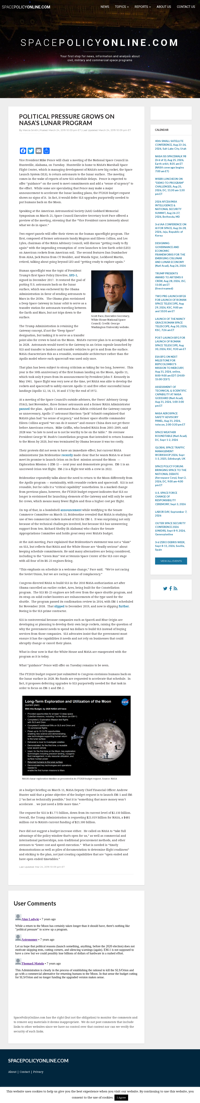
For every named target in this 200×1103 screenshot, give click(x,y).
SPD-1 (73, 275)
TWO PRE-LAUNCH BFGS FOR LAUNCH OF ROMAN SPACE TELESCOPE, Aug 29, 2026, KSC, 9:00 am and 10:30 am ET (170, 304)
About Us (164, 7)
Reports (142, 7)
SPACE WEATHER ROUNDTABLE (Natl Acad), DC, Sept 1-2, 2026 (171, 436)
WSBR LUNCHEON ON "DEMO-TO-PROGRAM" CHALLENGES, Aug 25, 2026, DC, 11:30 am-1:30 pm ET (170, 186)
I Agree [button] (121, 1097)
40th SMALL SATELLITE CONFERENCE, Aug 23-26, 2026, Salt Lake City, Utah (170, 144)
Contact (25, 1071)
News (105, 7)
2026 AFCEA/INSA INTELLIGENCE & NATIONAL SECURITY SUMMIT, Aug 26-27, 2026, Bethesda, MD (168, 209)
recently (67, 455)
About (12, 1071)
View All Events (171, 560)
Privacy (38, 1071)
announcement (71, 510)
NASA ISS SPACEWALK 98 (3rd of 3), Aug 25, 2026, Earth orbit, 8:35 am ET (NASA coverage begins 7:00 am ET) (170, 164)
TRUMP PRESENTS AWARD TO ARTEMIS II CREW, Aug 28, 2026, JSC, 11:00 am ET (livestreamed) (170, 281)
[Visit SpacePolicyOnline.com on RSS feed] (175, 589)
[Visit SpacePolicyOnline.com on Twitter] (165, 589)
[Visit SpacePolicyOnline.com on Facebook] (170, 589)
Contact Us (186, 7)
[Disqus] (76, 961)
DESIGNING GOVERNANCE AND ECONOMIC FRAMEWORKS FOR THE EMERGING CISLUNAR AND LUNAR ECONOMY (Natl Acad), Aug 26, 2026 (170, 254)
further (124, 606)
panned (24, 408)
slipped (59, 606)
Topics (121, 7)
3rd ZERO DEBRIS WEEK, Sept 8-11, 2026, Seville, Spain (170, 546)
